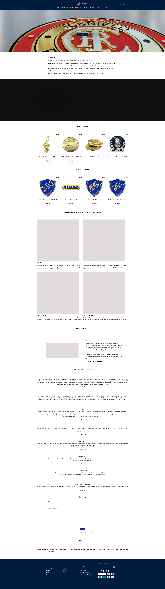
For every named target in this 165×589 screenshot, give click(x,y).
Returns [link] (81, 568)
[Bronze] (49, 161)
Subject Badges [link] (49, 564)
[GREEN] (72, 203)
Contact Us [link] (93, 7)
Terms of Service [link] (95, 532)
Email (84, 501)
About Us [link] (100, 7)
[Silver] (47, 161)
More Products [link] (84, 7)
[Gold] (46, 161)
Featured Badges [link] (49, 566)
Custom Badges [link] (74, 7)
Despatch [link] (82, 564)
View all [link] (82, 129)
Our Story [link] (65, 570)
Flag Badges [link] (48, 570)
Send (82, 528)
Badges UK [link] (65, 7)
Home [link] (58, 7)
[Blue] (47, 203)
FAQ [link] (64, 564)
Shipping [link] (82, 566)
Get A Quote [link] (82, 34)
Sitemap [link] (65, 572)
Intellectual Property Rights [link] (85, 574)
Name (49, 501)
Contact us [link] (50, 73)
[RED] (69, 203)
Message (50, 515)
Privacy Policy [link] (87, 532)
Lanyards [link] (48, 572)
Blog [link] (106, 7)
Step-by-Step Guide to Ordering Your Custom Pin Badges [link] (113, 549)
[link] (37, 4)
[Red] (46, 203)
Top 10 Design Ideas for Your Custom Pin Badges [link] (82, 549)
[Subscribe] (114, 567)
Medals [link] (47, 574)
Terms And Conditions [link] (84, 572)
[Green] (49, 203)
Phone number (52, 508)
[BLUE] (70, 203)
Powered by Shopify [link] (82, 584)
